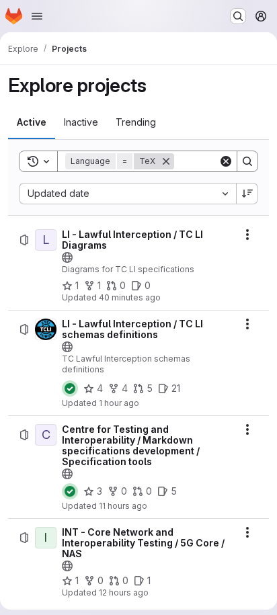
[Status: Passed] (70, 388)
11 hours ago (123, 506)
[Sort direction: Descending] (247, 193)
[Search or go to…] (238, 16)
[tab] (31, 122)
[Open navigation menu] (37, 16)
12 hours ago (124, 592)
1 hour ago (119, 403)
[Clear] (226, 161)
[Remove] (166, 161)
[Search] (247, 161)
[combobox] (127, 193)
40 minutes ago (130, 297)
